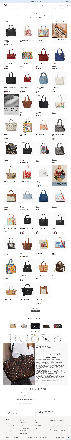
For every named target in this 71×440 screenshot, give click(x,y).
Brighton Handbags (51, 380)
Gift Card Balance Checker (24, 428)
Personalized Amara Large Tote (42, 371)
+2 (26, 209)
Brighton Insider (38, 425)
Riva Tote (48, 357)
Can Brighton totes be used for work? (24, 403)
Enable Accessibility (65, 1)
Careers (36, 422)
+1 (26, 256)
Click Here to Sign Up (56, 431)
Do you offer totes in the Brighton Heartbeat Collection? (28, 406)
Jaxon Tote (54, 357)
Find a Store (60, 5)
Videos (36, 428)
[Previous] (15, 1)
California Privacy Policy (24, 430)
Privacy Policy (7, 437)
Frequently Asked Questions (25, 422)
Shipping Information (23, 423)
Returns (21, 425)
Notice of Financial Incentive (25, 431)
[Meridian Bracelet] (57, 338)
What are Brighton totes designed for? (24, 392)
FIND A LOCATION (44, 413)
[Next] (55, 1)
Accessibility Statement (24, 433)
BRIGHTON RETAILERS (59, 437)
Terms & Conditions (15, 437)
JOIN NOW (15, 413)
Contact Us (22, 420)
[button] (7, 8)
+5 (10, 44)
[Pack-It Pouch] (57, 325)
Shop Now (39, 1)
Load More (35, 310)
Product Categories (8, 438)
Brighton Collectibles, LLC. (35, 437)
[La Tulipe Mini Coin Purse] (24, 325)
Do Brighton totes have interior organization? (25, 399)
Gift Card (21, 427)
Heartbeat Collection (46, 370)
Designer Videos (38, 427)
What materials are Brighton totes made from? (26, 395)
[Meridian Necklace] (24, 338)
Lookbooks (37, 423)
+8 (10, 68)
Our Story (36, 420)
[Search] (56, 5)
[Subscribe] (63, 426)
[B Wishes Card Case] (35, 325)
